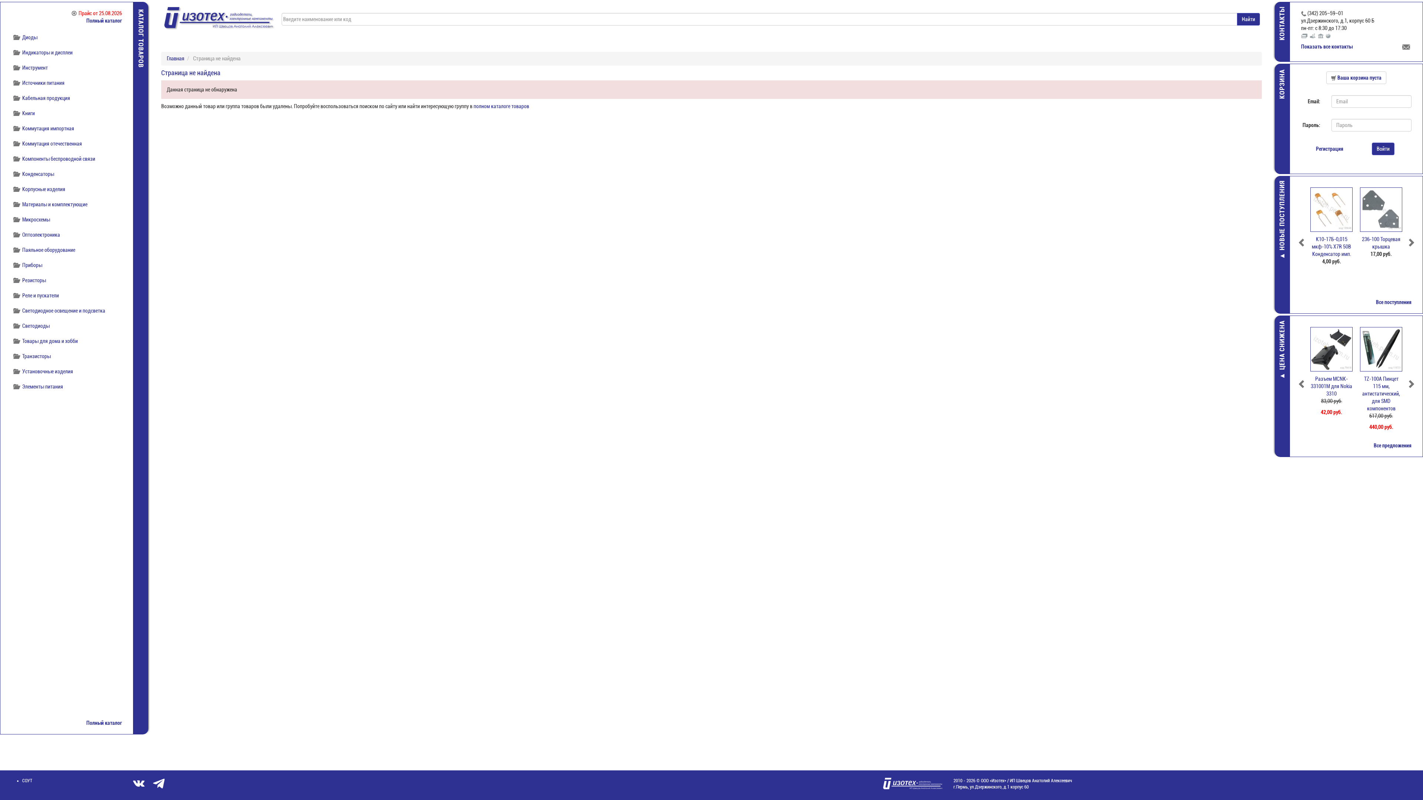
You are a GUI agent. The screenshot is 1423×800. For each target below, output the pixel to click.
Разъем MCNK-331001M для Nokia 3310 (1331, 386)
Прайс (100, 13)
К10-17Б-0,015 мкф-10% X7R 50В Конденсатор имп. (1331, 246)
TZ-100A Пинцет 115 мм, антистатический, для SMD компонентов (1381, 393)
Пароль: (1311, 125)
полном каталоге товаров (501, 106)
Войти (1383, 149)
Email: (1314, 101)
